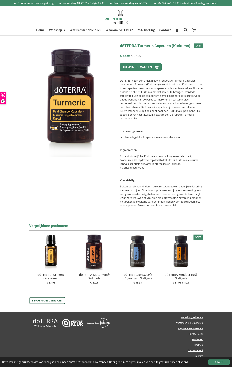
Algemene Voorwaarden (190, 328)
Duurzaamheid (195, 350)
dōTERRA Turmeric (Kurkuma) (50, 276)
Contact (199, 355)
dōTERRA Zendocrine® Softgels (181, 276)
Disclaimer (197, 339)
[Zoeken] (185, 29)
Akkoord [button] (219, 362)
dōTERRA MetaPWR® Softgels (94, 276)
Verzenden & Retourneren (189, 322)
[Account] (177, 30)
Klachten (198, 344)
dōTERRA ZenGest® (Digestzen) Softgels (137, 276)
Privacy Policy (196, 333)
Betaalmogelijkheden (192, 317)
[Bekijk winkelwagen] (194, 30)
